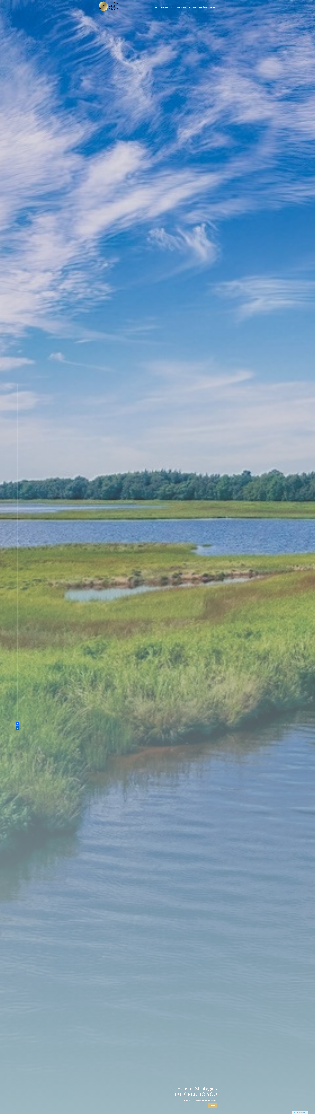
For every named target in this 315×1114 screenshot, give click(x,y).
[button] (156, 7)
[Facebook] (17, 723)
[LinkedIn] (17, 728)
